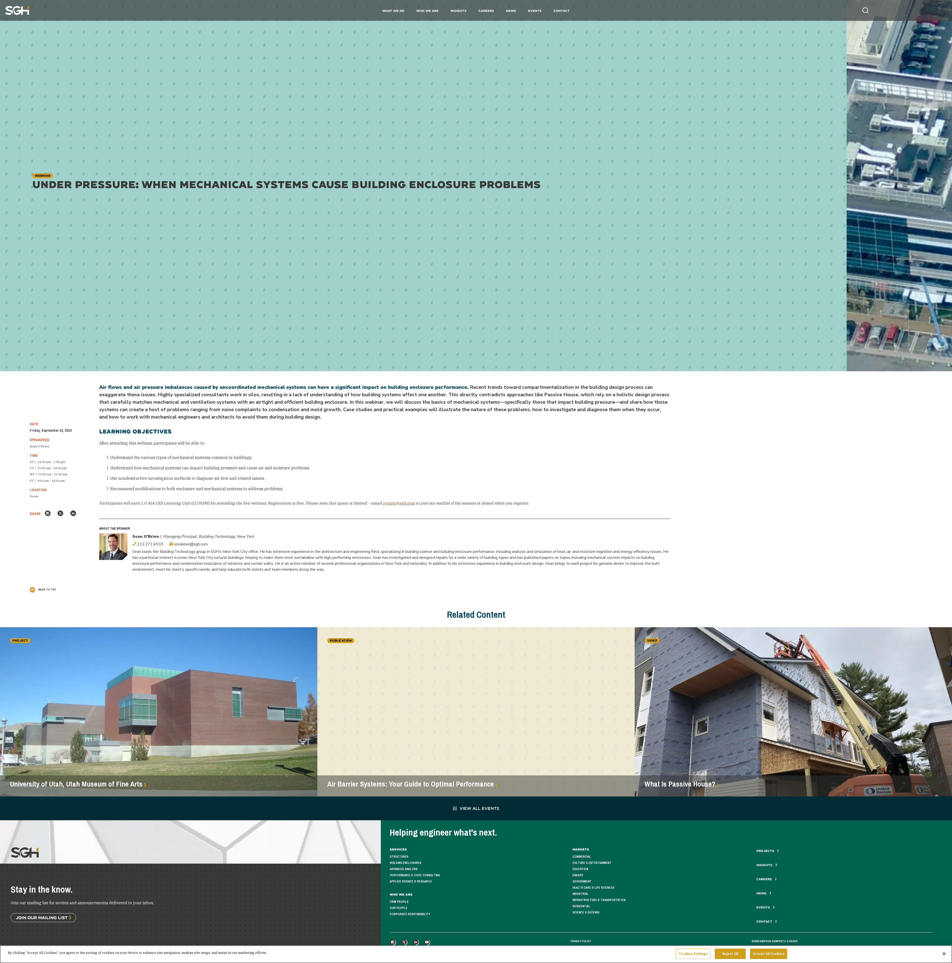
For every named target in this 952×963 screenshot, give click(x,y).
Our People (398, 908)
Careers (486, 11)
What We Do (393, 11)
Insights (458, 11)
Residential (581, 906)
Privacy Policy (581, 941)
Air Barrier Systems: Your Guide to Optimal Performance (410, 784)
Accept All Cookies (768, 954)
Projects (765, 851)
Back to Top (47, 589)
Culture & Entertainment (591, 863)
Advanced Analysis (403, 869)
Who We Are (427, 11)
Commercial (581, 856)
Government (582, 881)
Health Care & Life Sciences (593, 887)
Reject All (730, 954)
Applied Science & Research (411, 881)
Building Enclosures (405, 863)
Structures (399, 856)
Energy (577, 875)
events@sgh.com (399, 503)
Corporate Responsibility (410, 914)
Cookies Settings (693, 954)
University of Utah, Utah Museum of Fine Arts (76, 784)
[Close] (944, 953)
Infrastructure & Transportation (598, 900)
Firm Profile (399, 902)
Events (535, 11)
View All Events (479, 808)
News (511, 11)
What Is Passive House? (680, 784)
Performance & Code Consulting (415, 875)
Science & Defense (586, 912)
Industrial (580, 894)
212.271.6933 (149, 544)
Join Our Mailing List (41, 917)
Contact (562, 11)
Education (580, 869)
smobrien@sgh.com (190, 544)
